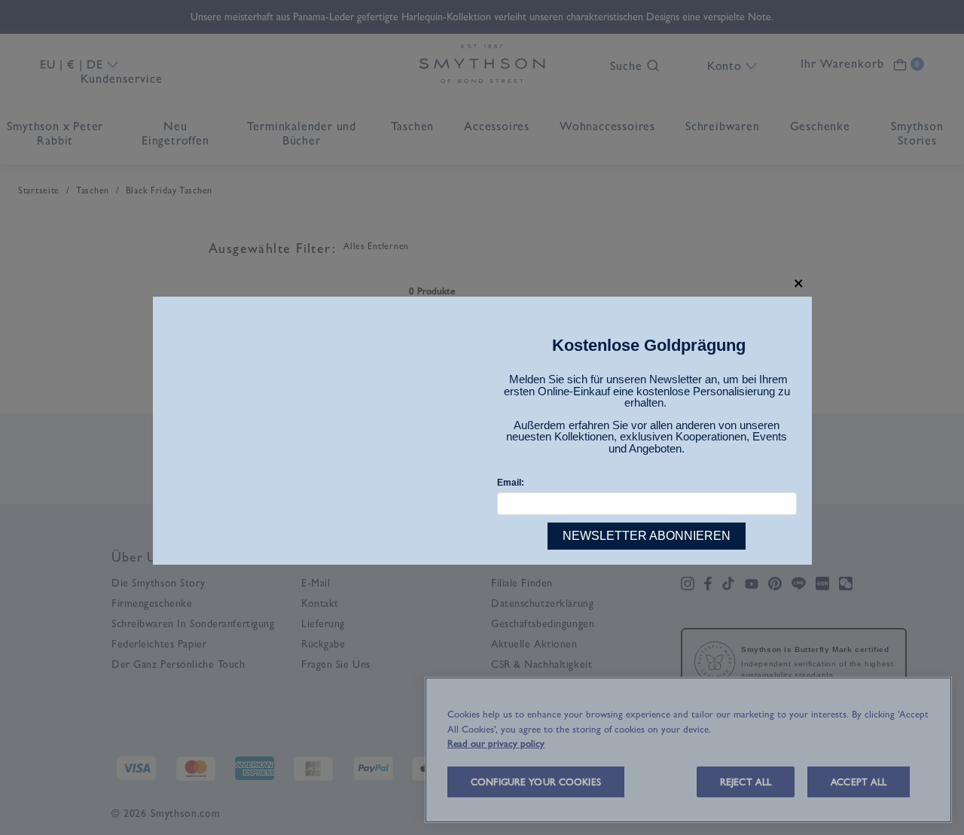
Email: (510, 482)
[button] (799, 283)
